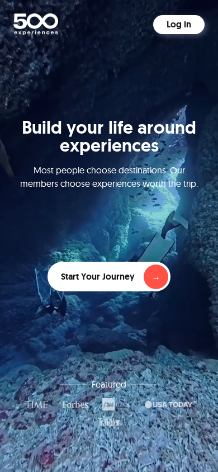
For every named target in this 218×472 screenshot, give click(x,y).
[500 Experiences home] (35, 24)
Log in (179, 24)
